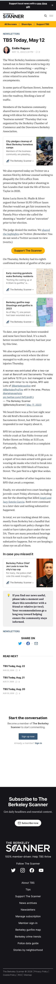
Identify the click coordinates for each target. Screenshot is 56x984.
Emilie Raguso (21, 48)
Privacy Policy (41, 971)
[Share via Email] (36, 643)
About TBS (28, 882)
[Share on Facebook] (28, 643)
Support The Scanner (28, 250)
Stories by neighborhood (28, 949)
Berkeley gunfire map (28, 929)
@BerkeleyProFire (13, 389)
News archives (28, 903)
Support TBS (42, 24)
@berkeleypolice (21, 385)
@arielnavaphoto (12, 393)
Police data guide (28, 943)
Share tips (27, 24)
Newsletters (11, 33)
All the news (10, 24)
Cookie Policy (10, 975)
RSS (20, 975)
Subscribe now (30, 823)
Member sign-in (28, 923)
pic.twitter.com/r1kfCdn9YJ (18, 397)
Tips (28, 889)
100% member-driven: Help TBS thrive (28, 856)
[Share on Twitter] (20, 643)
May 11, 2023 (34, 404)
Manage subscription (28, 916)
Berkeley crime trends (28, 936)
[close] (52, 5)
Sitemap (28, 975)
